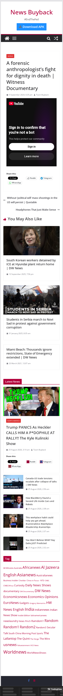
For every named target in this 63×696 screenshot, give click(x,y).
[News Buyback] (7, 38)
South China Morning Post (22, 633)
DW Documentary (27, 591)
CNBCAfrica (8, 585)
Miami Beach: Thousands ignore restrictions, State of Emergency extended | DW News (29, 353)
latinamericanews (39, 615)
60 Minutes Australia (12, 568)
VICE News (34, 645)
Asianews (26, 575)
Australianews (44, 575)
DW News (42, 590)
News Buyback (31, 12)
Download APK (33, 27)
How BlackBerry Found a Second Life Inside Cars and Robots (40, 501)
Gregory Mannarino (38, 603)
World (10, 56)
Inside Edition (24, 615)
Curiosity (19, 585)
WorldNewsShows (36, 652)
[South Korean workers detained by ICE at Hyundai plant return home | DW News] (31, 228)
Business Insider (10, 580)
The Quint (23, 638)
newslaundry (10, 621)
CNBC (47, 580)
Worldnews (14, 652)
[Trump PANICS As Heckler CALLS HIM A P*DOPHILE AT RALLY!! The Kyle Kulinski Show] (31, 401)
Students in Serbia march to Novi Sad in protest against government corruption (31, 323)
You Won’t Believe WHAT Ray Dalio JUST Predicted (40, 542)
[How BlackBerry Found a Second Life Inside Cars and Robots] (13, 503)
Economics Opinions (43, 597)
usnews (10, 644)
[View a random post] (56, 38)
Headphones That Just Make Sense (36, 209)
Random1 (11, 627)
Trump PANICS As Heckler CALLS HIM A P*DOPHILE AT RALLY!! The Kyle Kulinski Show (30, 435)
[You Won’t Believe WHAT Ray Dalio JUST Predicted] (13, 544)
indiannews (42, 609)
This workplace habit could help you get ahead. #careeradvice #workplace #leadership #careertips (39, 522)
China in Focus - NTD (35, 580)
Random (51, 620)
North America (13, 421)
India (29, 609)
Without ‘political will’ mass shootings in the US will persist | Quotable (32, 200)
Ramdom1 (37, 621)
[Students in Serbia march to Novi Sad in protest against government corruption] (31, 287)
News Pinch (25, 621)
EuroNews (11, 602)
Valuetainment (23, 645)
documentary (11, 591)
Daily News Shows (38, 585)
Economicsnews (15, 597)
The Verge (34, 639)
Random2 (27, 626)
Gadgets (24, 603)
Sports (40, 633)
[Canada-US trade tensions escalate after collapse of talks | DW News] (13, 484)
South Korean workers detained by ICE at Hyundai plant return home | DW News (31, 264)
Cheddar (22, 580)
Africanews (31, 567)
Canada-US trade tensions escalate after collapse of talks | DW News (41, 481)
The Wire (45, 638)
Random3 (41, 627)
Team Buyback (42, 94)
